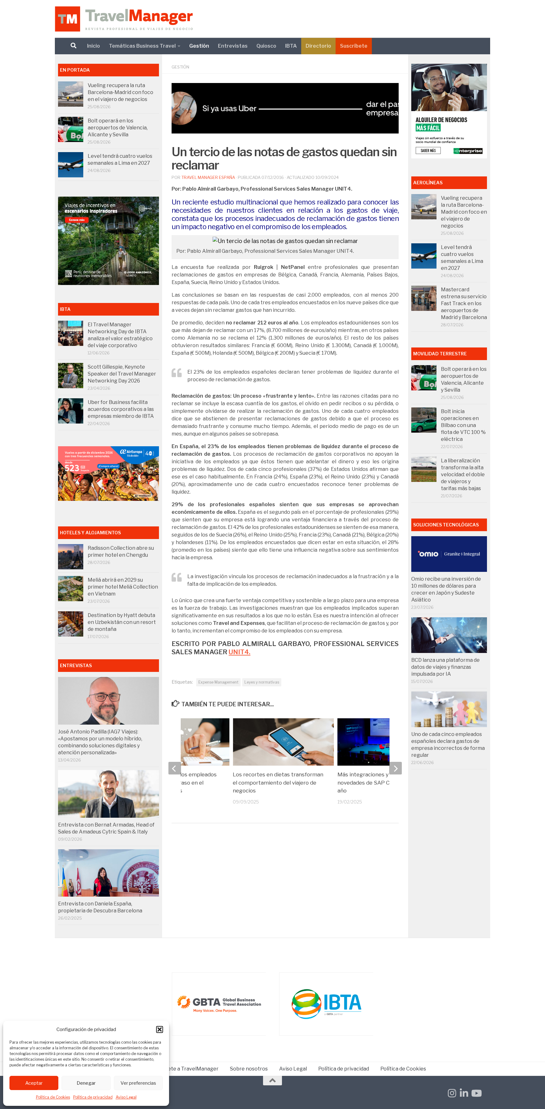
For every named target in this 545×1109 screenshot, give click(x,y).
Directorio (318, 46)
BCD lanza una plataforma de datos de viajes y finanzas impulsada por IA (445, 667)
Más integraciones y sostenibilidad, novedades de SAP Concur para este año (383, 782)
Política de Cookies (53, 1097)
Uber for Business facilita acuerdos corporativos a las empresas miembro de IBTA (121, 409)
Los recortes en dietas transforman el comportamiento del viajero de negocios (278, 782)
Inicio (93, 46)
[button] (159, 1029)
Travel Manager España (208, 177)
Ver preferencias (138, 1083)
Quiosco (266, 46)
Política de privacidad (93, 1097)
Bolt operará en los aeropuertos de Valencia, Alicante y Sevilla (118, 128)
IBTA (291, 46)
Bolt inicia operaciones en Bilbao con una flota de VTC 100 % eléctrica (463, 425)
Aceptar (34, 1083)
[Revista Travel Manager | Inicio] (124, 19)
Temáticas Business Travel (142, 46)
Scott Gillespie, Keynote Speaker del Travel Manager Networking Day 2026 (122, 374)
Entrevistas (233, 46)
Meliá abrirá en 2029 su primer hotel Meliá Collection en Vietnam (123, 587)
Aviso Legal (126, 1097)
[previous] (174, 768)
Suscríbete (353, 46)
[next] (395, 768)
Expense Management (218, 682)
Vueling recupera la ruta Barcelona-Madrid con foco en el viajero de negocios (120, 92)
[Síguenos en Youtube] (476, 1093)
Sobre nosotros (249, 1069)
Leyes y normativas (261, 682)
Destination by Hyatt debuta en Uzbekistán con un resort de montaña (122, 622)
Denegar (86, 1083)
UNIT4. (239, 652)
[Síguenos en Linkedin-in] (464, 1093)
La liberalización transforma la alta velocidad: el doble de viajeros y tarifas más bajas (463, 474)
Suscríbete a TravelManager (184, 1069)
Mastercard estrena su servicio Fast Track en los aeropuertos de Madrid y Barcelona (464, 303)
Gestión (199, 46)
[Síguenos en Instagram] (452, 1093)
